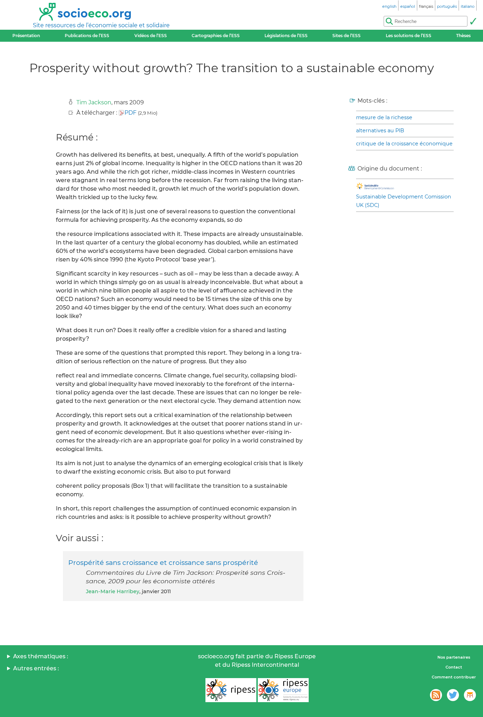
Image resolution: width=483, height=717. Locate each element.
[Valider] (473, 21)
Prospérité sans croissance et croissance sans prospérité (163, 562)
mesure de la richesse (384, 117)
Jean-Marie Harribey (112, 591)
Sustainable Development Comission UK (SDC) (403, 200)
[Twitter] (453, 695)
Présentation (26, 35)
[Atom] (436, 695)
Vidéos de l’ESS (150, 35)
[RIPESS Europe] (283, 690)
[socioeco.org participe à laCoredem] (470, 695)
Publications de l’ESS (87, 35)
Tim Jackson (93, 102)
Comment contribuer (454, 677)
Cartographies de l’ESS (216, 35)
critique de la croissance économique (404, 143)
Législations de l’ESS (286, 35)
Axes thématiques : (40, 656)
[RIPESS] (230, 690)
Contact (454, 667)
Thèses (463, 35)
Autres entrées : (36, 668)
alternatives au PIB (380, 130)
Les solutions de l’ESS (408, 35)
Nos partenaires (453, 657)
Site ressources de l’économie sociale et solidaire (101, 25)
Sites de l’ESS (346, 35)
